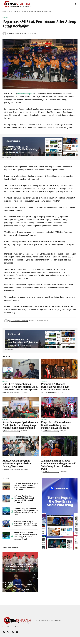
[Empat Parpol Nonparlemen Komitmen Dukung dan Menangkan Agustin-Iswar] (59, 407)
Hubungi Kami (6, 627)
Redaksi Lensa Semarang (12, 569)
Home (4, 11)
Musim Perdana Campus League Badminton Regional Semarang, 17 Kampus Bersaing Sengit (25, 536)
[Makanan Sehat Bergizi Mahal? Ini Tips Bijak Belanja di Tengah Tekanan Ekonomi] (6, 523)
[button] (76, 4)
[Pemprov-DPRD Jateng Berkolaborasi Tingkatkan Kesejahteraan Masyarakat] (59, 369)
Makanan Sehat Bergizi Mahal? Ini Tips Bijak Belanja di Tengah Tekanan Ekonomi (25, 523)
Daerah (5, 17)
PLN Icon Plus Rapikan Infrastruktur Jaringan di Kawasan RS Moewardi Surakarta (24, 499)
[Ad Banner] (40, 146)
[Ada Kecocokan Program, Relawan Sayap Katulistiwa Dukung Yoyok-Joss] (20, 446)
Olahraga (8, 582)
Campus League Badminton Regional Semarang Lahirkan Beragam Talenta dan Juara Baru (26, 511)
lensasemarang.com (25, 94)
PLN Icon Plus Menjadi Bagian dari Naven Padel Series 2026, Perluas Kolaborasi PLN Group (26, 486)
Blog (10, 11)
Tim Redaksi (16, 627)
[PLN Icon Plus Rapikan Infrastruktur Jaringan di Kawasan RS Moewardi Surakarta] (6, 498)
